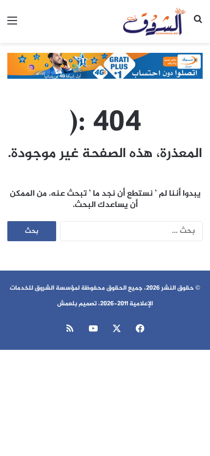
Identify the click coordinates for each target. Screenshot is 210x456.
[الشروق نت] (154, 21)
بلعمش (67, 303)
